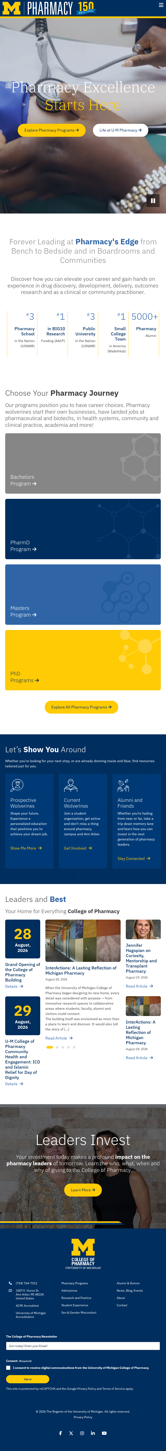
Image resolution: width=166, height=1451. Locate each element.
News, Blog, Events (130, 1290)
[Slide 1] (49, 1047)
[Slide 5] (74, 1047)
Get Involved (75, 848)
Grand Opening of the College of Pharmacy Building (22, 972)
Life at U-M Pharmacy (119, 130)
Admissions (69, 1290)
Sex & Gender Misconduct (78, 1312)
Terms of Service (113, 1389)
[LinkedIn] (93, 1433)
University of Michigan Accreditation (31, 1315)
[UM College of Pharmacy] (83, 1253)
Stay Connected (131, 858)
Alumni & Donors (128, 1283)
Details (11, 986)
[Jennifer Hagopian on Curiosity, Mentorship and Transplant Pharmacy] (143, 929)
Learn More (81, 1189)
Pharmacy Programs (74, 1283)
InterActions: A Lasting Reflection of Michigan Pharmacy (81, 970)
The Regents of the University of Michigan (74, 1411)
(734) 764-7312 (26, 1283)
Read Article (56, 1038)
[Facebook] (60, 1433)
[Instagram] (82, 1433)
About (121, 1298)
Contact (122, 1305)
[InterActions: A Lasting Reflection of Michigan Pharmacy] (83, 941)
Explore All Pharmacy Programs (79, 707)
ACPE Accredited (27, 1306)
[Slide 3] (63, 1047)
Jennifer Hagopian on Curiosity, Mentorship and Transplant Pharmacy (141, 958)
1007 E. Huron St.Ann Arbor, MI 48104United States (30, 1294)
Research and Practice (76, 1298)
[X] (71, 1433)
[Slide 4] (68, 1047)
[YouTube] (104, 1433)
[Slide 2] (57, 1047)
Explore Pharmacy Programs (49, 130)
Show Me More (23, 848)
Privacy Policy (86, 1389)
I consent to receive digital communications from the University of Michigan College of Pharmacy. (81, 1368)
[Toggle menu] (161, 5)
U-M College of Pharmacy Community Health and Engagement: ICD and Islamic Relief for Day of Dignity (22, 1059)
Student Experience (74, 1305)
